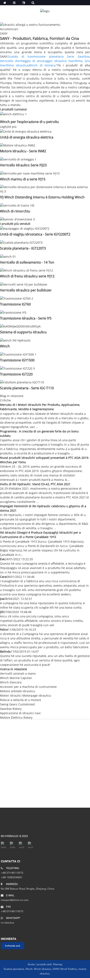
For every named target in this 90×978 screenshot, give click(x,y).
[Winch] (15, 340)
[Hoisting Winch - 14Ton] (8, 256)
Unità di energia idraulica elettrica (26, 137)
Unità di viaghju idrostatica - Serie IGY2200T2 (35, 234)
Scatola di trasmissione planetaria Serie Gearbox (48, 56)
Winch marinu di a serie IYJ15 (22, 179)
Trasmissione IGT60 (15, 304)
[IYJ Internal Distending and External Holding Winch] (45, 189)
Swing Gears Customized (17, 704)
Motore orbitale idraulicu (17, 691)
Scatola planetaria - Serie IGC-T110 (27, 388)
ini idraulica (10, 920)
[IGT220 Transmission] (17, 368)
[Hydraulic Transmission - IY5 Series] (13, 312)
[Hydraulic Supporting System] (20, 326)
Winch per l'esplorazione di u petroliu (29, 121)
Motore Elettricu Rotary (16, 717)
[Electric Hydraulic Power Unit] (25, 131)
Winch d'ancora (11, 682)
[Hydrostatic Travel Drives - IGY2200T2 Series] (24, 228)
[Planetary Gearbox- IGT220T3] (21, 242)
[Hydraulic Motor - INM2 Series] (17, 145)
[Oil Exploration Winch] (13, 114)
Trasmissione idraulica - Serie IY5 (25, 318)
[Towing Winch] (17, 205)
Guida (31, 964)
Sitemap (57, 964)
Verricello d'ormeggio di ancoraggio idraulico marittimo (41, 61)
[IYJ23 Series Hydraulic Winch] (18, 159)
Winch (5, 346)
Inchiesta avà (12, 945)
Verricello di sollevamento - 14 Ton (27, 262)
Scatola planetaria (14, 968)
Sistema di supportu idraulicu (23, 332)
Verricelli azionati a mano (18, 673)
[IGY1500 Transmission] (18, 354)
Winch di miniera (42, 65)
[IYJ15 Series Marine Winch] (30, 173)
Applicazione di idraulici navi (20, 713)
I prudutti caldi (44, 964)
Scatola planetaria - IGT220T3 (23, 248)
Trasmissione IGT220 (16, 374)
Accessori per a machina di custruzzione (28, 687)
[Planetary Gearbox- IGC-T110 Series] (22, 382)
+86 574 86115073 (12, 909)
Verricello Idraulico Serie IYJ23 (23, 165)
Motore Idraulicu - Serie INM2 (23, 151)
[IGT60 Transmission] (16, 298)
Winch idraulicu (42, 968)
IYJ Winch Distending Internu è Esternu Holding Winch (42, 197)
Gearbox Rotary (11, 709)
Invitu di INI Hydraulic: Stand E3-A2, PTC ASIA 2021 (35, 484)
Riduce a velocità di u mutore (20, 700)
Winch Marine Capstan (16, 678)
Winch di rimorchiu (15, 211)
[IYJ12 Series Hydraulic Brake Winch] (26, 270)
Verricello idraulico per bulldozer (26, 290)
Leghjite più (8, 127)
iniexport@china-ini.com (14, 898)
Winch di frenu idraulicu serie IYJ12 (27, 276)
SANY (56, 968)
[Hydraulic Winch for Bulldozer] (24, 284)
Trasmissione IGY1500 (17, 360)
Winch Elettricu (68, 968)
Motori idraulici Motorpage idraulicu (25, 695)
